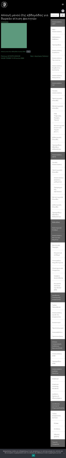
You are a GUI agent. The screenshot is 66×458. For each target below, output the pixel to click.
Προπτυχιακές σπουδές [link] (57, 99)
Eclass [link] (56, 423)
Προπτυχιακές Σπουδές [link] (57, 171)
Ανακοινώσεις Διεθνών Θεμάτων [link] (57, 371)
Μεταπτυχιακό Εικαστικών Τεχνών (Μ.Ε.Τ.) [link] (59, 128)
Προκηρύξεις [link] (56, 45)
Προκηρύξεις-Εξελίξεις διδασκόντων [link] (57, 214)
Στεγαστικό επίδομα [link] (58, 254)
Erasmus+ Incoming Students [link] (55, 386)
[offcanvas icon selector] (63, 4)
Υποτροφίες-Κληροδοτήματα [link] (57, 261)
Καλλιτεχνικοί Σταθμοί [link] (57, 229)
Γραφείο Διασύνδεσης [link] (58, 277)
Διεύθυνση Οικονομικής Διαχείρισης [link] (56, 297)
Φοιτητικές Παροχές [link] (56, 246)
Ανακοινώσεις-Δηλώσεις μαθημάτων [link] (59, 180)
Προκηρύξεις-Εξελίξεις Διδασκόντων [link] (57, 147)
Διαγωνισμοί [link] (56, 322)
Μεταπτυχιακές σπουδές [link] (57, 107)
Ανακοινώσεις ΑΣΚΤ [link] (57, 23)
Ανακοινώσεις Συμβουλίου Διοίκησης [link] (57, 68)
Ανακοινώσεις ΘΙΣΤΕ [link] (57, 156)
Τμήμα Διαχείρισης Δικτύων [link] (56, 415)
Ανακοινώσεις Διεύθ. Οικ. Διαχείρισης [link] (57, 315)
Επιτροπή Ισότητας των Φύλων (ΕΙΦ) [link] (57, 286)
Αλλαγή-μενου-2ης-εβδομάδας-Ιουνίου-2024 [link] (13, 51)
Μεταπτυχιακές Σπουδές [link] (57, 198)
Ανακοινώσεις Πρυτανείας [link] (57, 59)
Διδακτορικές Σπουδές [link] (56, 138)
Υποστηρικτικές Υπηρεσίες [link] (57, 269)
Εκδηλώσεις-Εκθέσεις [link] (56, 38)
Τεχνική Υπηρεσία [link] (55, 443)
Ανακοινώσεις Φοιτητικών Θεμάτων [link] (57, 237)
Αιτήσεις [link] (57, 429)
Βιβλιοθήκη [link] (56, 222)
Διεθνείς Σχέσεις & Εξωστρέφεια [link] (57, 396)
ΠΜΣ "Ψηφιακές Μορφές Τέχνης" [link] (57, 117)
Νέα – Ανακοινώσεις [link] (57, 30)
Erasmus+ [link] (55, 378)
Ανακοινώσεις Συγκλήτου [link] (57, 51)
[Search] (62, 15)
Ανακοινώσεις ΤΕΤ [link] (57, 84)
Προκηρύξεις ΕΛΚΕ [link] (56, 362)
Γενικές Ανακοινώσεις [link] (57, 163)
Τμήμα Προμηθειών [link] (56, 306)
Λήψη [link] (28, 51)
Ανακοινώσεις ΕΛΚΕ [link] (57, 354)
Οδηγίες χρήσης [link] (56, 435)
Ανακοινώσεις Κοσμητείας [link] (57, 76)
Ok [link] (33, 455)
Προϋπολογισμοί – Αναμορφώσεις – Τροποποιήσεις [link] (58, 332)
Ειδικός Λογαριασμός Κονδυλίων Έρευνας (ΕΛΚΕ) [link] (57, 345)
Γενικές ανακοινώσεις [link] (57, 92)
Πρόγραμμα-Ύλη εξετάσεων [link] (58, 189)
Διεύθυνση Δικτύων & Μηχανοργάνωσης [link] (58, 406)
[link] (63, 11)
